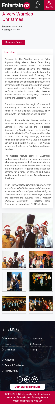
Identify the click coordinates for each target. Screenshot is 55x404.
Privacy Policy (11, 371)
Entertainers (11, 338)
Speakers (37, 338)
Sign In (38, 7)
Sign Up (49, 7)
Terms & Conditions (14, 365)
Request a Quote (14, 42)
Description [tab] (9, 52)
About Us (9, 360)
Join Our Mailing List (27, 386)
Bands (8, 344)
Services (37, 344)
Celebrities (10, 349)
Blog (35, 349)
